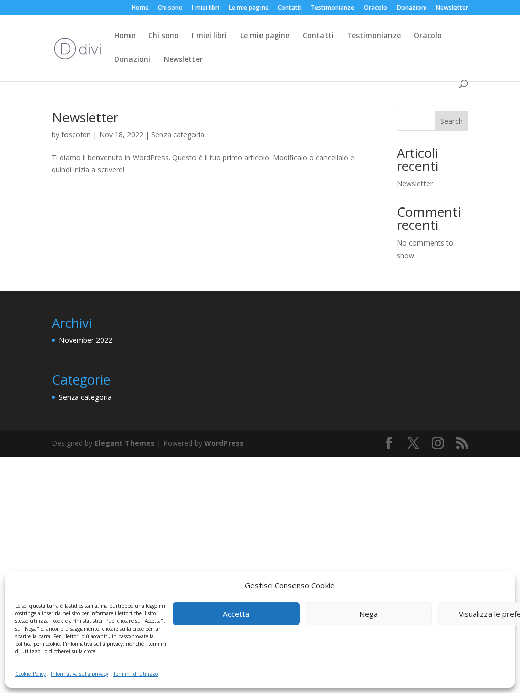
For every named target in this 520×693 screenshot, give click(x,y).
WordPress (224, 443)
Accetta (236, 614)
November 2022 (85, 340)
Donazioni (412, 8)
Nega (368, 614)
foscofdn (76, 135)
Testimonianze (332, 8)
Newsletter (452, 8)
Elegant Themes (124, 443)
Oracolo (375, 8)
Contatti (290, 8)
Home (140, 8)
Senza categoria (177, 135)
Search (451, 121)
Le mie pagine (249, 8)
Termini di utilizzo (135, 673)
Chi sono (170, 8)
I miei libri (205, 8)
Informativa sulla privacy (79, 673)
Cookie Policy (30, 673)
